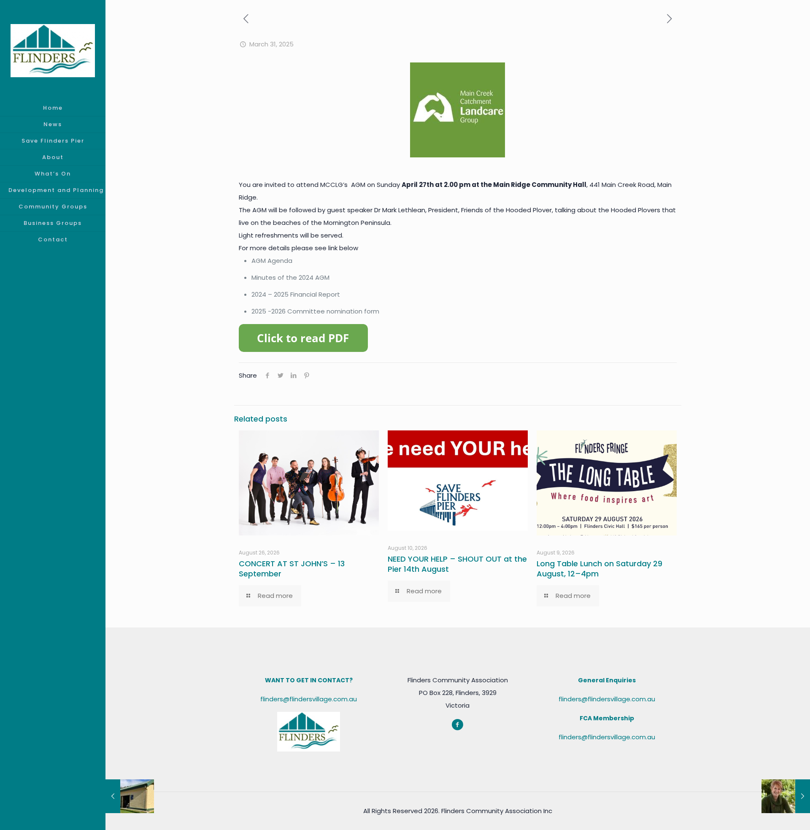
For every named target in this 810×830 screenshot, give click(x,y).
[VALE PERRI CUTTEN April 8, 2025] (785, 796)
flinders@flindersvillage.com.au (308, 699)
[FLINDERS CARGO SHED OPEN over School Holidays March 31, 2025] (129, 796)
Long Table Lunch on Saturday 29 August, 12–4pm (599, 568)
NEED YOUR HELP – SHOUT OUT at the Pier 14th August (457, 564)
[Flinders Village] (52, 50)
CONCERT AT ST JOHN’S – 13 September (292, 568)
